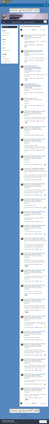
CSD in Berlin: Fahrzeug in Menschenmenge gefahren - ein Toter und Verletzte (34, 112)
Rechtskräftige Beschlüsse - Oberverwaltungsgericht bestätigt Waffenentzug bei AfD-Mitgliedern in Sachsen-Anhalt (33, 67)
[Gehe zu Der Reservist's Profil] (22, 35)
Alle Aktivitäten (5, 26)
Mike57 (39, 37)
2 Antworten (40, 44)
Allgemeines (26, 38)
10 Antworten (41, 60)
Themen (4, 41)
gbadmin (40, 113)
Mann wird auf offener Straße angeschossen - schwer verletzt (35, 35)
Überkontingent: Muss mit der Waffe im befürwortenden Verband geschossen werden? (33, 52)
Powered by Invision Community (24, 416)
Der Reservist (34, 37)
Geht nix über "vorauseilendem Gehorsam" (34, 168)
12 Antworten (39, 179)
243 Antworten (41, 105)
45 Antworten (41, 78)
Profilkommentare (5, 33)
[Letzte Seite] (38, 30)
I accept (43, 421)
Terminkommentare (6, 58)
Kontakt (24, 414)
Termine (4, 56)
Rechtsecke (26, 55)
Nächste (34, 29)
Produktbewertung (6, 50)
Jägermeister (40, 54)
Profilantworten (5, 35)
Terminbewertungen (6, 61)
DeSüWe (39, 99)
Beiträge (4, 44)
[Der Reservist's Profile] (45, 21)
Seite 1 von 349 (43, 29)
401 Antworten (41, 120)
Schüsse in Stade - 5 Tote (30, 98)
